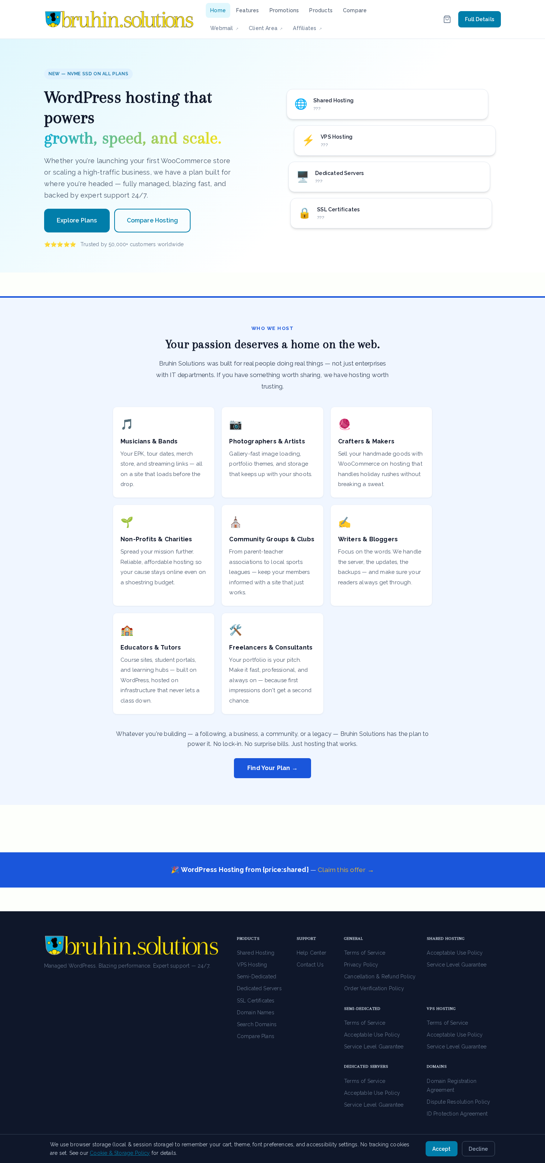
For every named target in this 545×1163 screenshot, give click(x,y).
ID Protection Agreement (457, 1114)
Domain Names (255, 1012)
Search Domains (257, 1024)
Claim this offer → (346, 869)
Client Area (268, 28)
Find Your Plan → (272, 768)
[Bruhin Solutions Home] (119, 19)
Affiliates (309, 28)
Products (321, 10)
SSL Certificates (256, 1001)
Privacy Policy (361, 965)
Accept (441, 1149)
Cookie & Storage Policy (120, 1153)
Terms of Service (364, 953)
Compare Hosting (152, 220)
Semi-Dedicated (257, 976)
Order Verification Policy (374, 988)
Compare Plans (256, 1036)
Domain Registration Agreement (451, 1085)
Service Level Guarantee (456, 965)
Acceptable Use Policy (455, 953)
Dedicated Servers (259, 988)
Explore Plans (77, 220)
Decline (478, 1149)
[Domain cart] (447, 19)
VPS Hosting (252, 965)
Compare (355, 10)
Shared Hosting (256, 953)
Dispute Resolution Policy (458, 1102)
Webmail (226, 28)
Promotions (284, 10)
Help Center (311, 953)
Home (218, 10)
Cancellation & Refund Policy (380, 976)
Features (247, 10)
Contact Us (310, 965)
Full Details (479, 19)
